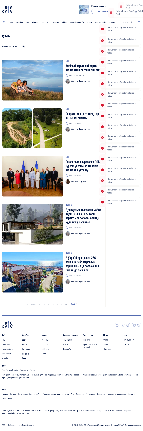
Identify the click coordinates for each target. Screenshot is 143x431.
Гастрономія (100, 22)
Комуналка (23, 394)
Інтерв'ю (55, 22)
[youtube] (139, 325)
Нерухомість (7, 349)
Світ (27, 22)
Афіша (64, 22)
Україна (19, 22)
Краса (65, 344)
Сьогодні (46, 339)
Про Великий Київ (10, 370)
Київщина (101, 394)
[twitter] (128, 325)
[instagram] (134, 325)
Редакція (34, 370)
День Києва (7, 398)
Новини (68, 205)
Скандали (6, 344)
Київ (11, 22)
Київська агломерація (116, 394)
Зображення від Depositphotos (21, 425)
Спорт (89, 22)
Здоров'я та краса (70, 335)
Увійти (130, 11)
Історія (5, 358)
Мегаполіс (90, 394)
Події (4, 339)
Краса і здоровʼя (77, 22)
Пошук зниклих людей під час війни (58, 394)
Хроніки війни (35, 394)
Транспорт (6, 353)
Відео (105, 344)
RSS (3, 425)
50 (66, 304)
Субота (45, 349)
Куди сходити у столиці (90, 346)
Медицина (67, 339)
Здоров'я (67, 349)
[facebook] (122, 325)
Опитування (129, 339)
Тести (126, 344)
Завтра (45, 344)
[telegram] (117, 325)
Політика (44, 22)
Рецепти (86, 339)
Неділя (45, 353)
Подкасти (107, 349)
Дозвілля (80, 394)
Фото (105, 339)
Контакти (23, 370)
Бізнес (35, 22)
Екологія (131, 394)
